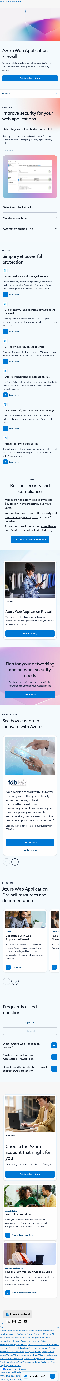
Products (11, 1330)
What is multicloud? (47, 1354)
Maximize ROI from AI (43, 1333)
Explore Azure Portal (20, 1314)
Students (53, 1347)
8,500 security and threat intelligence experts (31, 515)
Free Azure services (38, 1330)
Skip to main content (10, 1)
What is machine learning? (12, 1358)
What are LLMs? (14, 1361)
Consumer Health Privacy (12, 1372)
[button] (30, 93)
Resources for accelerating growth (25, 1337)
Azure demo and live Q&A (33, 1340)
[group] (30, 795)
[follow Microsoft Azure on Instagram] (14, 1321)
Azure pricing (22, 1330)
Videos (9, 1354)
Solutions (4, 1337)
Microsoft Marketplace (44, 1344)
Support (16, 1340)
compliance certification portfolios (30, 528)
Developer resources (38, 1347)
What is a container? (31, 1361)
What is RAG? (48, 1361)
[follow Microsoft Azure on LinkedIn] (19, 1321)
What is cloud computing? (25, 1354)
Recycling (4, 1379)
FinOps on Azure (24, 1333)
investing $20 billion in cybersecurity (29, 501)
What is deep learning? (36, 1358)
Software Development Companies (16, 1344)
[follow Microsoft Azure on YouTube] (25, 1321)
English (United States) (10, 1365)
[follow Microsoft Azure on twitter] (8, 1321)
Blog (26, 1347)
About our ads (16, 1379)
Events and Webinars (10, 1351)
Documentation (16, 1347)
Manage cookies (7, 1375)
